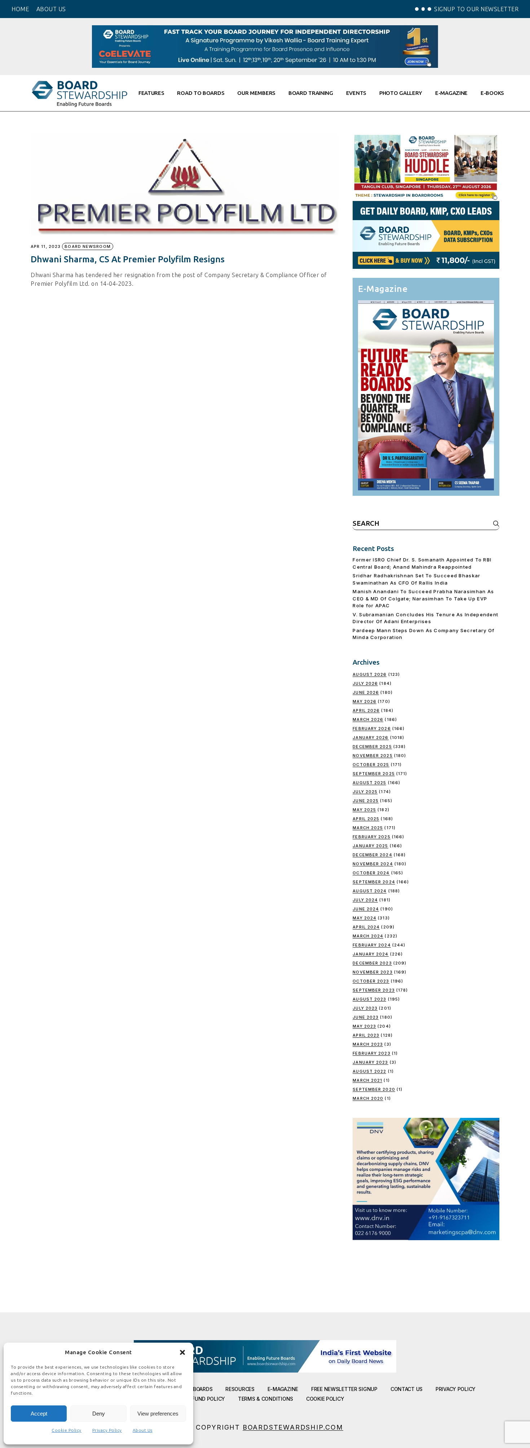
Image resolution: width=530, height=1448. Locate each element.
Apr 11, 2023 (46, 247)
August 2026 (370, 674)
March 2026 (368, 719)
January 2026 (370, 737)
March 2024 (368, 936)
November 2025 (372, 755)
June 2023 (366, 1017)
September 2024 (374, 881)
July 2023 (365, 1008)
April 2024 (366, 926)
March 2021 (367, 1080)
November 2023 (372, 972)
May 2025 (364, 809)
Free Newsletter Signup (344, 1389)
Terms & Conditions (265, 1399)
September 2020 (374, 1089)
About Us (143, 1430)
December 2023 (372, 963)
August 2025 (369, 782)
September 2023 (373, 990)
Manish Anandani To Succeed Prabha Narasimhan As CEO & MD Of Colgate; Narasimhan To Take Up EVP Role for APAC (423, 598)
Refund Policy (205, 1399)
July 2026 (365, 683)
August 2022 (369, 1071)
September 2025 (373, 773)
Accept (39, 1413)
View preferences (157, 1413)
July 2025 (365, 791)
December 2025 (372, 746)
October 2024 (371, 872)
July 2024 (365, 899)
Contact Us (406, 1389)
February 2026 (371, 728)
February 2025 (371, 836)
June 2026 (366, 692)
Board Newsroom (87, 246)
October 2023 (371, 981)
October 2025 (371, 764)
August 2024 (370, 890)
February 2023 (371, 1053)
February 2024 (371, 945)
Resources (239, 1389)
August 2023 (369, 999)
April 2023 (366, 1035)
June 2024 (366, 908)
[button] (182, 1352)
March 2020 (368, 1098)
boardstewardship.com (293, 1427)
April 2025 (366, 818)
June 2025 (366, 800)
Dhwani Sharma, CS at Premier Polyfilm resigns (128, 259)
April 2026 (366, 710)
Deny (98, 1413)
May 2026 (364, 701)
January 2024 (370, 954)
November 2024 (373, 863)
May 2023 (364, 1026)
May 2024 (364, 917)
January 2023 (370, 1062)
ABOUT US (51, 9)
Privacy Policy (107, 1430)
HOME (20, 9)
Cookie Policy (66, 1430)
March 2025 (368, 827)
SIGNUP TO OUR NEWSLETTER (476, 9)
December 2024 (372, 854)
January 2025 (370, 845)
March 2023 (368, 1044)
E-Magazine (283, 1389)
